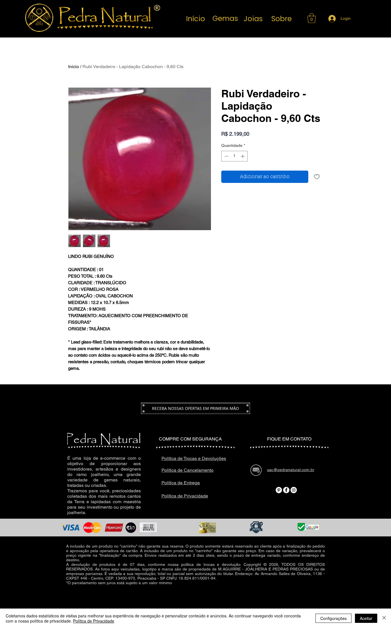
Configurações (333, 618)
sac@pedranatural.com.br (251, 601)
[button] (311, 18)
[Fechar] (384, 618)
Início (73, 66)
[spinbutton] (234, 156)
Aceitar (366, 618)
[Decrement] (225, 156)
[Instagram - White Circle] (294, 490)
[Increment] (243, 156)
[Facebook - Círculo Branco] (286, 490)
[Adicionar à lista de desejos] (317, 177)
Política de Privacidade (93, 621)
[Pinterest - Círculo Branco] (279, 490)
